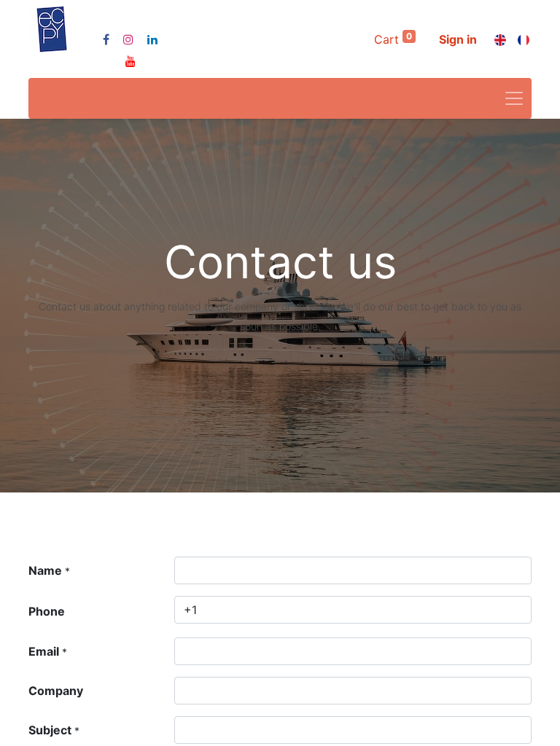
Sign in (458, 39)
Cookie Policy (464, 680)
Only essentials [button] (440, 723)
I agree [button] (507, 723)
